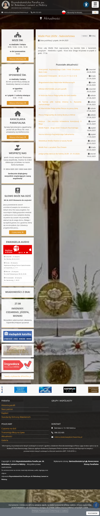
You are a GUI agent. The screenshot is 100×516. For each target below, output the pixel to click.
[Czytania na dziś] (17, 350)
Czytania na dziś (8, 428)
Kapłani (4, 413)
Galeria (4, 440)
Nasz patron (7, 409)
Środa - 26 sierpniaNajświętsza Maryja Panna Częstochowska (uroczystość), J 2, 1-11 (17, 265)
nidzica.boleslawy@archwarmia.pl (15, 12)
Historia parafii (8, 405)
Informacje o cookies (59, 511)
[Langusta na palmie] (38, 390)
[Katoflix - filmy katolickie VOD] (62, 390)
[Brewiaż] (87, 390)
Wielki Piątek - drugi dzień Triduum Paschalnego (58, 128)
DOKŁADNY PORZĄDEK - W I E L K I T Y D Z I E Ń (58, 76)
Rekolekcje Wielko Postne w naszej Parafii (55, 141)
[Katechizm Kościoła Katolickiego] (13, 390)
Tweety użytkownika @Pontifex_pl (17, 376)
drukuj (93, 36)
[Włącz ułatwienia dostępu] (86, 4)
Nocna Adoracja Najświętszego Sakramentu (56, 134)
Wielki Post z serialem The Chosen (52, 147)
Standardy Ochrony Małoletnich (16, 417)
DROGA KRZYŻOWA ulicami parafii (52, 89)
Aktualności (52, 18)
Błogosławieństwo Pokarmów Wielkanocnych (57, 82)
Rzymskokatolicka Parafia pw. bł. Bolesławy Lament (29, 5)
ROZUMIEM (92, 513)
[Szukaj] (95, 12)
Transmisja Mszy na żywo (13, 432)
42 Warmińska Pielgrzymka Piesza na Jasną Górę (58, 108)
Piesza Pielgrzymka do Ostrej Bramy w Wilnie (57, 115)
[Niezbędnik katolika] (17, 335)
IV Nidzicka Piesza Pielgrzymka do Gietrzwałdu (57, 95)
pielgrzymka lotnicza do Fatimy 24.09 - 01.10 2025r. (59, 154)
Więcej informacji (17, 59)
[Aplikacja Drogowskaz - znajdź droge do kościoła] (17, 365)
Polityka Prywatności (40, 511)
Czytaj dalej (17, 232)
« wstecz (84, 36)
